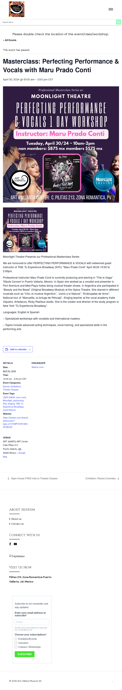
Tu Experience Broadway (13, 405)
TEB (18, 403)
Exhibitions (16, 386)
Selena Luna (37, 367)
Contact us (17, 523)
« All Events (9, 40)
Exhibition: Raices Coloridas (101, 478)
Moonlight (7, 400)
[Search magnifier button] (118, 21)
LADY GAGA (9, 397)
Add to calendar (18, 349)
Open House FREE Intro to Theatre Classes (34, 478)
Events (6, 386)
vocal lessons (9, 409)
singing (11, 403)
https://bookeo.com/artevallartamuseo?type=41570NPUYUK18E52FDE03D (15, 422)
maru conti (21, 397)
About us (16, 518)
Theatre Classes (10, 389)
